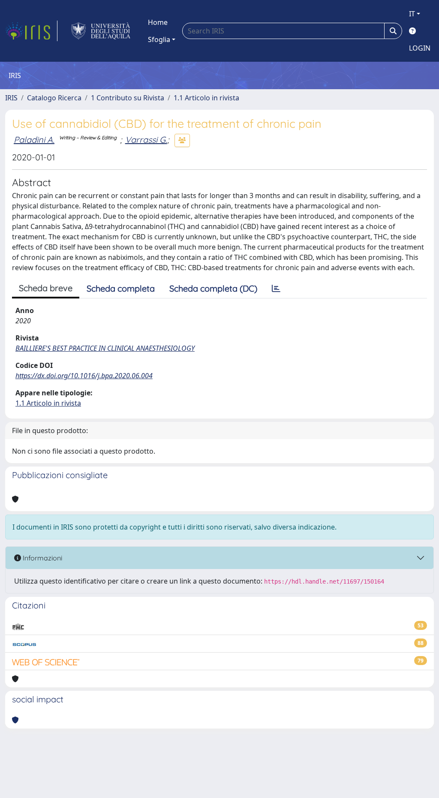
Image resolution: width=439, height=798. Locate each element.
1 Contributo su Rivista (127, 97)
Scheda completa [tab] (121, 288)
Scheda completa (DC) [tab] (213, 288)
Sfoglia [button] (159, 39)
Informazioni (41, 558)
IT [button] (412, 13)
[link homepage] (31, 31)
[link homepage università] (101, 31)
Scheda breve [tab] (45, 288)
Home (158, 22)
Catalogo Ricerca (54, 97)
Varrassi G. (146, 139)
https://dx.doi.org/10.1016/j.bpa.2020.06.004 (84, 375)
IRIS (11, 97)
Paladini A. (34, 139)
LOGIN (419, 48)
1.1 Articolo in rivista (206, 97)
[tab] (276, 289)
